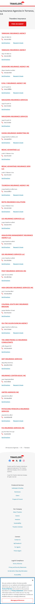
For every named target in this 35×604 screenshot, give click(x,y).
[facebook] (10, 461)
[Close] (33, 580)
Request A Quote (18, 43)
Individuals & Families (17, 488)
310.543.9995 (7, 224)
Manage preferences (17, 600)
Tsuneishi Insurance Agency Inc (15, 185)
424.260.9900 (8, 365)
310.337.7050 (7, 243)
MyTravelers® (17, 543)
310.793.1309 (7, 155)
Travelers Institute (18, 527)
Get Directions (6, 43)
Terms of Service (17, 563)
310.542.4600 (8, 293)
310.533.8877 (7, 191)
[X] (17, 461)
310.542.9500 (8, 72)
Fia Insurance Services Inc (13, 428)
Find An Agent (17, 24)
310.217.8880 (7, 89)
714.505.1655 (7, 434)
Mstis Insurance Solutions (13, 202)
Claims (17, 495)
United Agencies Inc (10, 392)
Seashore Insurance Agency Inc (15, 66)
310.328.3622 (7, 277)
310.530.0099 (8, 348)
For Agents (17, 547)
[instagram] (24, 461)
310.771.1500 (7, 106)
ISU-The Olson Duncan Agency (15, 323)
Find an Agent (17, 551)
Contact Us (17, 540)
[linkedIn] (21, 461)
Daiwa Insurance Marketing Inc (15, 133)
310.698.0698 (8, 417)
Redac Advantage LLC (11, 149)
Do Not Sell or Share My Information (17, 571)
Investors (17, 519)
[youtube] (14, 461)
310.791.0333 (7, 312)
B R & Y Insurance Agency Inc (14, 83)
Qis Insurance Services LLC (13, 254)
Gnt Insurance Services (12, 359)
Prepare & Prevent (17, 499)
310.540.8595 (7, 139)
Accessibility (17, 575)
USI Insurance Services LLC (13, 218)
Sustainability (17, 523)
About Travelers (17, 512)
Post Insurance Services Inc (14, 271)
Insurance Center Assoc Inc (14, 375)
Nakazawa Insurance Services (15, 100)
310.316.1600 (7, 260)
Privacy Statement (17, 591)
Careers (17, 516)
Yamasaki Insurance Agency (14, 33)
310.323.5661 (7, 39)
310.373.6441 (7, 329)
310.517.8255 (7, 381)
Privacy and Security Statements (17, 567)
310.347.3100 (7, 208)
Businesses (17, 492)
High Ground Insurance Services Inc (17, 287)
